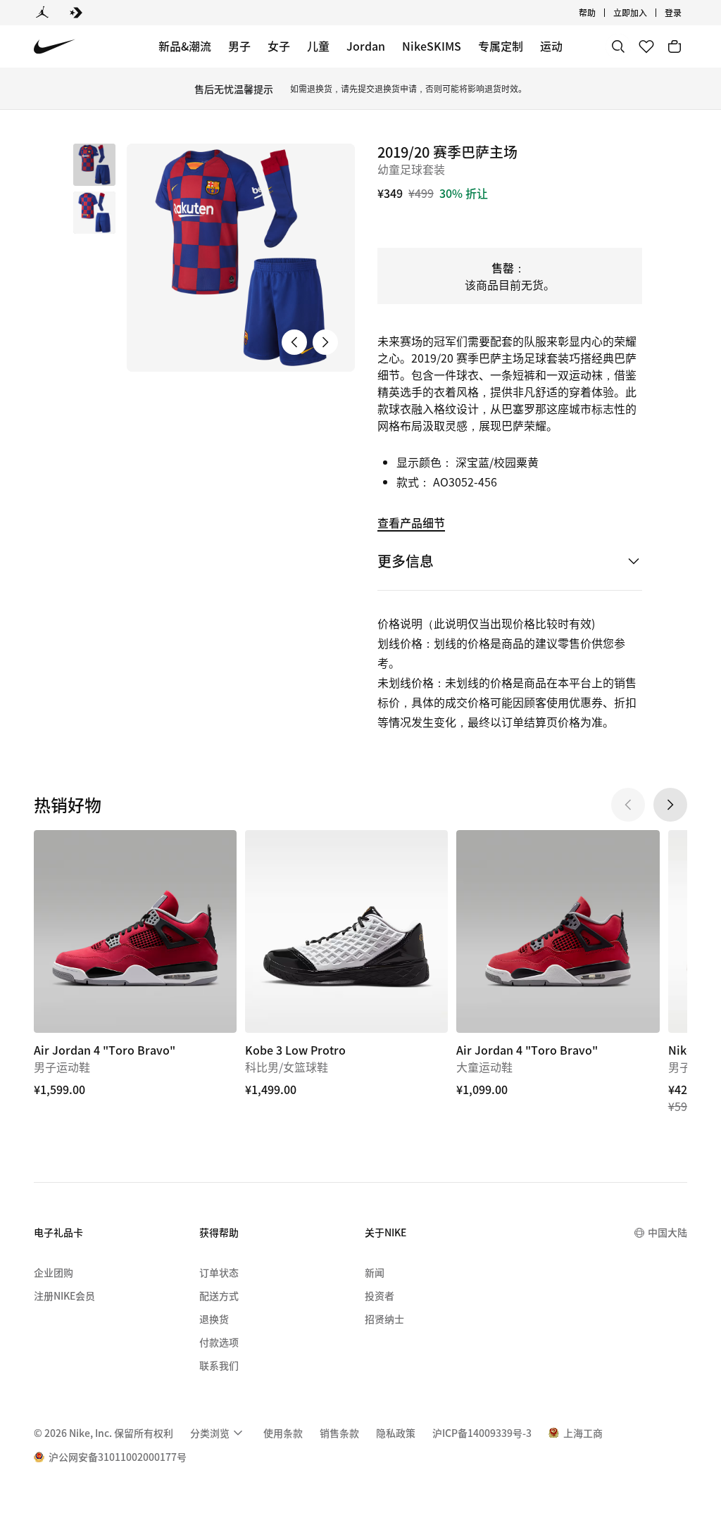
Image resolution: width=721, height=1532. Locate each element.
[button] (94, 213)
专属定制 (500, 45)
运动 (551, 45)
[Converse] (76, 12)
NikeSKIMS (431, 45)
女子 (279, 45)
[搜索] (618, 46)
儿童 (318, 45)
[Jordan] (42, 12)
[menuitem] (600, 12)
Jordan (365, 45)
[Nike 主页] (54, 47)
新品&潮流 (184, 45)
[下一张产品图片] (325, 342)
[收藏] (646, 46)
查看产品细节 (411, 522)
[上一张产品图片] (294, 342)
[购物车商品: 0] (674, 46)
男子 (239, 45)
